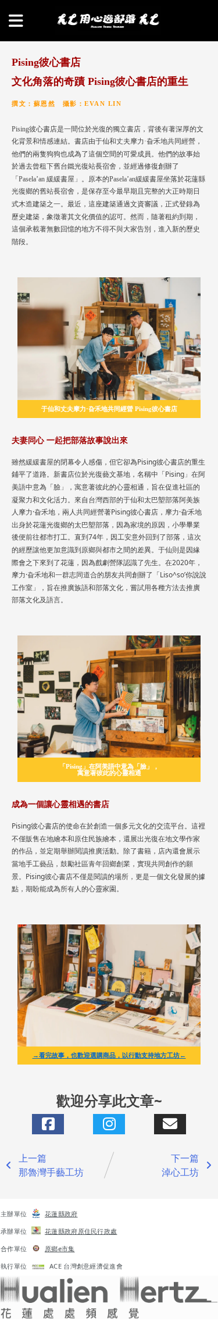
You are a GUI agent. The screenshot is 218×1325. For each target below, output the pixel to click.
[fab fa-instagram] (109, 1124)
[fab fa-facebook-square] (48, 1124)
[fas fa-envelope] (170, 1124)
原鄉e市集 (60, 1248)
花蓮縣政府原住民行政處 (81, 1231)
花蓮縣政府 (61, 1213)
